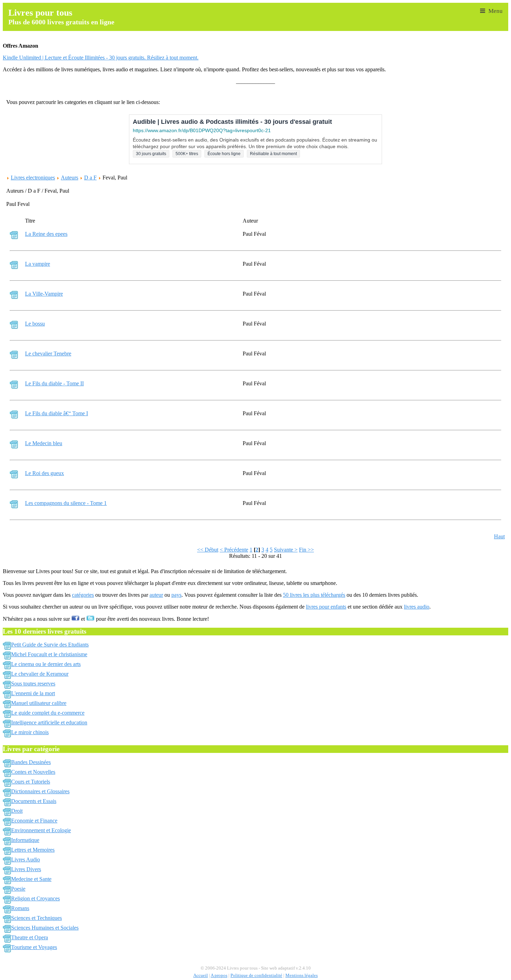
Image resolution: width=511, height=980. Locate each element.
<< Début (207, 550)
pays (176, 595)
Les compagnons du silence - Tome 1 (66, 503)
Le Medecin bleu (43, 443)
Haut (499, 536)
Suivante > (286, 550)
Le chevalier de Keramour (39, 674)
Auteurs (69, 177)
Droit (17, 811)
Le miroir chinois (30, 732)
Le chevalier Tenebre (48, 353)
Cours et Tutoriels (30, 782)
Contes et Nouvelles (33, 772)
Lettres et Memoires (33, 850)
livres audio (416, 607)
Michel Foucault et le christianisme (49, 654)
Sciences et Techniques (36, 918)
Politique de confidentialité (256, 975)
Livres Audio (25, 859)
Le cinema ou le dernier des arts (46, 664)
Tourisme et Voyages (34, 947)
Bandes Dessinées (31, 762)
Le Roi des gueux (44, 473)
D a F (90, 177)
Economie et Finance (34, 821)
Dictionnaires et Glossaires (40, 791)
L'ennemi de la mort (33, 693)
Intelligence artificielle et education (49, 722)
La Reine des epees (46, 234)
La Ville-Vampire (44, 294)
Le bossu (35, 324)
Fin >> (306, 550)
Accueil (200, 975)
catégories (83, 595)
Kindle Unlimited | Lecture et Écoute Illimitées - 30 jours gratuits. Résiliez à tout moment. (100, 58)
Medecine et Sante (31, 879)
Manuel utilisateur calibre (38, 703)
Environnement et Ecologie (41, 830)
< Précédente (234, 550)
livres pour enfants (326, 607)
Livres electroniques (33, 177)
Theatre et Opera (29, 937)
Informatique (25, 840)
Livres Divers (26, 869)
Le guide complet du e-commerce (47, 713)
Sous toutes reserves (33, 683)
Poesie (18, 889)
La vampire (37, 264)
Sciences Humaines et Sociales (45, 928)
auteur (156, 595)
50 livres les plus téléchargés (314, 595)
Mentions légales (301, 975)
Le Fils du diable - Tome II (54, 383)
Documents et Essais (33, 801)
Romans (20, 908)
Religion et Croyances (35, 898)
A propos (219, 975)
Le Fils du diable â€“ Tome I (56, 413)
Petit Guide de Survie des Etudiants (50, 645)
